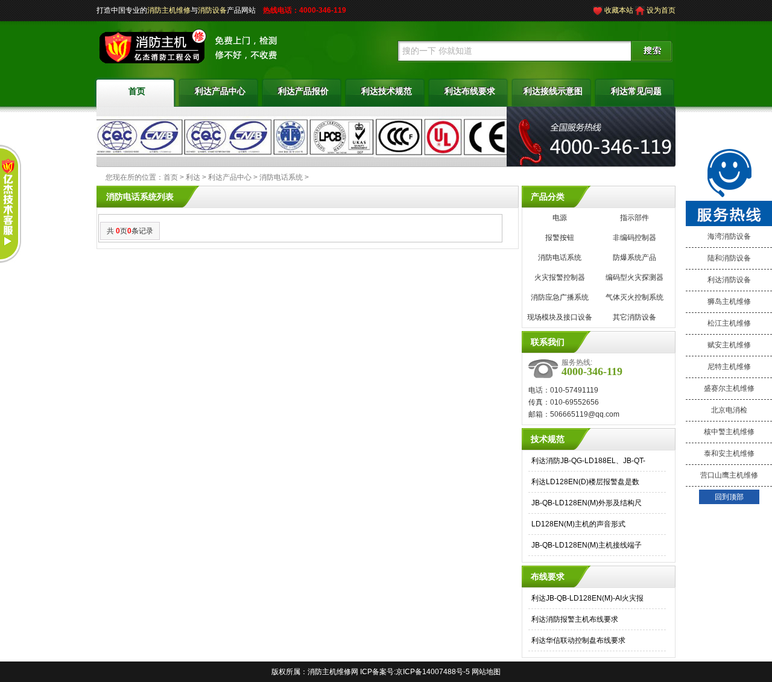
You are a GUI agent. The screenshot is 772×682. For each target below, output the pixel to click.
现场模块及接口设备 (559, 317)
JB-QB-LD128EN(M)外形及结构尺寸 (586, 504)
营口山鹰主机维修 (729, 475)
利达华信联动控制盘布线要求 (578, 640)
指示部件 (634, 217)
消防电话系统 (281, 177)
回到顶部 (729, 497)
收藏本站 (618, 10)
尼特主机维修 (729, 366)
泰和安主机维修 (729, 453)
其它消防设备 (634, 317)
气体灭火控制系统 (634, 297)
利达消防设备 (729, 280)
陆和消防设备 (729, 258)
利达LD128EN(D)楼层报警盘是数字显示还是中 (585, 483)
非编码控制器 (634, 237)
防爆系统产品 (634, 257)
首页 (170, 177)
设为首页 (661, 10)
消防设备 (212, 10)
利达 (193, 177)
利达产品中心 (230, 177)
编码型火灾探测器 (634, 277)
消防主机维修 (169, 10)
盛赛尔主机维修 (729, 388)
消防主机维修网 (333, 672)
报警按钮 (559, 237)
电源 (559, 217)
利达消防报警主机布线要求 (574, 619)
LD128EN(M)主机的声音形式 (578, 524)
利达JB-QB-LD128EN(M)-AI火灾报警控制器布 (587, 599)
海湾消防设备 (729, 236)
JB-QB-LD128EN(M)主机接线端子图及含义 (586, 546)
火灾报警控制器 (559, 277)
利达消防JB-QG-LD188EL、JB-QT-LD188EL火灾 (588, 462)
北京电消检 (729, 410)
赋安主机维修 (729, 345)
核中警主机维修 (729, 432)
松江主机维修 (729, 323)
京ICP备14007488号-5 (433, 672)
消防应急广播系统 (560, 297)
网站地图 (486, 672)
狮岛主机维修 (729, 301)
